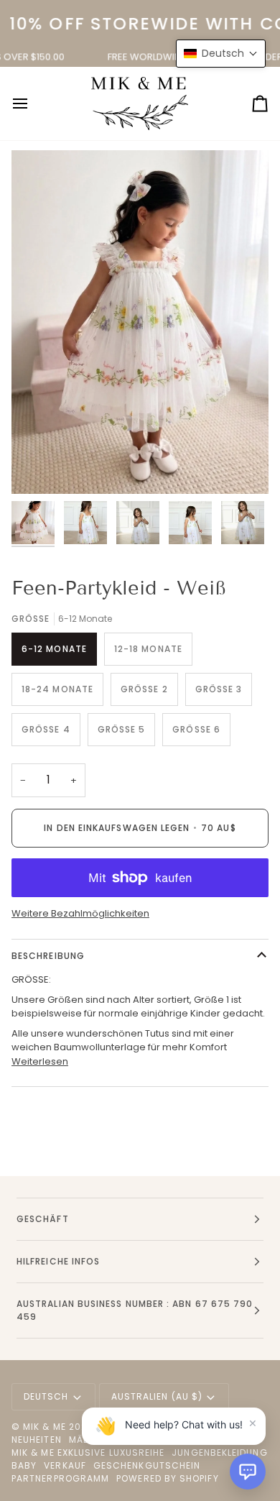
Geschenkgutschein (146, 1465)
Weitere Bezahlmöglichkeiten (80, 913)
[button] (248, 1471)
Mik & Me (44, 1426)
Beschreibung (48, 956)
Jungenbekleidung (219, 1452)
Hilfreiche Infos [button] (58, 1261)
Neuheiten (36, 1439)
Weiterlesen (39, 1061)
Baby (24, 1465)
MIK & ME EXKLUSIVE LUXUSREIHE (87, 1452)
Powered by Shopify (167, 1478)
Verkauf (65, 1465)
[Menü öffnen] (33, 103)
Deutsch (46, 1396)
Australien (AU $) (156, 1396)
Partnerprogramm (60, 1478)
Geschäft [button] (43, 1219)
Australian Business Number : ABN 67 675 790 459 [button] (135, 1310)
